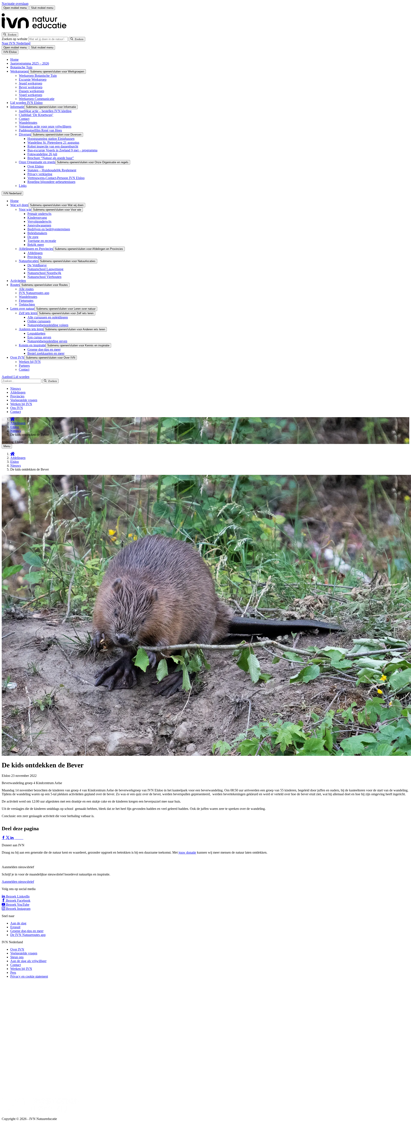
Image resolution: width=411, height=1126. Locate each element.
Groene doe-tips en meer (44, 349)
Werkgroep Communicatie (36, 99)
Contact (24, 119)
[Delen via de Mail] (21, 838)
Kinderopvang (37, 217)
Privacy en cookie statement (29, 976)
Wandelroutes (28, 122)
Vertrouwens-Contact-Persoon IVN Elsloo (56, 178)
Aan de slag (18, 923)
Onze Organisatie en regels (37, 162)
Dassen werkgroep (31, 91)
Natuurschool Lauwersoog (45, 269)
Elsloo (14, 427)
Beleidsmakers (37, 233)
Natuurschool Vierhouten (44, 277)
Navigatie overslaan (15, 3)
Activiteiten (18, 280)
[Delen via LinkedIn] (12, 838)
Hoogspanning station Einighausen (50, 138)
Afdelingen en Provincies (36, 249)
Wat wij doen (19, 205)
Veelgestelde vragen (23, 400)
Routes (15, 285)
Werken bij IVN (30, 362)
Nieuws (15, 388)
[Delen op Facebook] (4, 838)
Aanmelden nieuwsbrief (18, 881)
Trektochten (27, 304)
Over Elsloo (35, 166)
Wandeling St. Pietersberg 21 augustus (53, 142)
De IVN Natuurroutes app (28, 935)
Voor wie (25, 209)
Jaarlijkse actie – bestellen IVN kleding (45, 111)
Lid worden (21, 377)
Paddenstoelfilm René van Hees (40, 130)
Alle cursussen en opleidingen (47, 317)
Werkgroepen (19, 71)
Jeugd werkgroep (30, 83)
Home (14, 59)
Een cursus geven (39, 337)
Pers (13, 972)
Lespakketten (36, 333)
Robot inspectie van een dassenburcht (52, 146)
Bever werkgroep (30, 87)
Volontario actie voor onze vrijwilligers (45, 126)
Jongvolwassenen (39, 225)
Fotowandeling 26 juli (42, 154)
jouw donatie (187, 852)
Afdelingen (35, 253)
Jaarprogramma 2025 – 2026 (29, 63)
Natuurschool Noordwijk (44, 273)
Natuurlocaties (28, 261)
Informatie (17, 107)
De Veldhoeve (37, 265)
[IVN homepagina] (36, 30)
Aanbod (7, 377)
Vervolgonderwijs (39, 221)
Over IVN (17, 357)
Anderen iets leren (31, 329)
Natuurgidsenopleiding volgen (47, 325)
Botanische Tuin (21, 67)
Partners (24, 365)
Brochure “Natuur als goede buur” (50, 158)
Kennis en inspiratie (32, 345)
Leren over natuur (22, 308)
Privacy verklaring (39, 174)
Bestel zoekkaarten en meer (45, 353)
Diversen (25, 134)
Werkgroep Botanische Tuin (38, 75)
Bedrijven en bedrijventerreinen (48, 229)
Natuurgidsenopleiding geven (47, 341)
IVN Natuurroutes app (34, 293)
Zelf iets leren (28, 313)
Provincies (34, 257)
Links (23, 185)
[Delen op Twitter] (8, 838)
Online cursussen (39, 321)
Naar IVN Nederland (16, 43)
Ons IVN (16, 408)
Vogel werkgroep (30, 95)
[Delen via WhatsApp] (17, 838)
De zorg (32, 237)
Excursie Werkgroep (32, 79)
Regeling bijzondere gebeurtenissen (51, 182)
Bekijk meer (35, 244)
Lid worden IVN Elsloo (26, 102)
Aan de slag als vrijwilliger (28, 961)
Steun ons (17, 957)
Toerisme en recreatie (41, 241)
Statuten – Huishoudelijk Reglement (51, 170)
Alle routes (26, 289)
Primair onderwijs (39, 214)
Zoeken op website (15, 39)
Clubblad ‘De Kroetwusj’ (36, 115)
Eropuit (15, 927)
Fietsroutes (26, 300)
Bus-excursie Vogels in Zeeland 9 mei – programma (62, 150)
